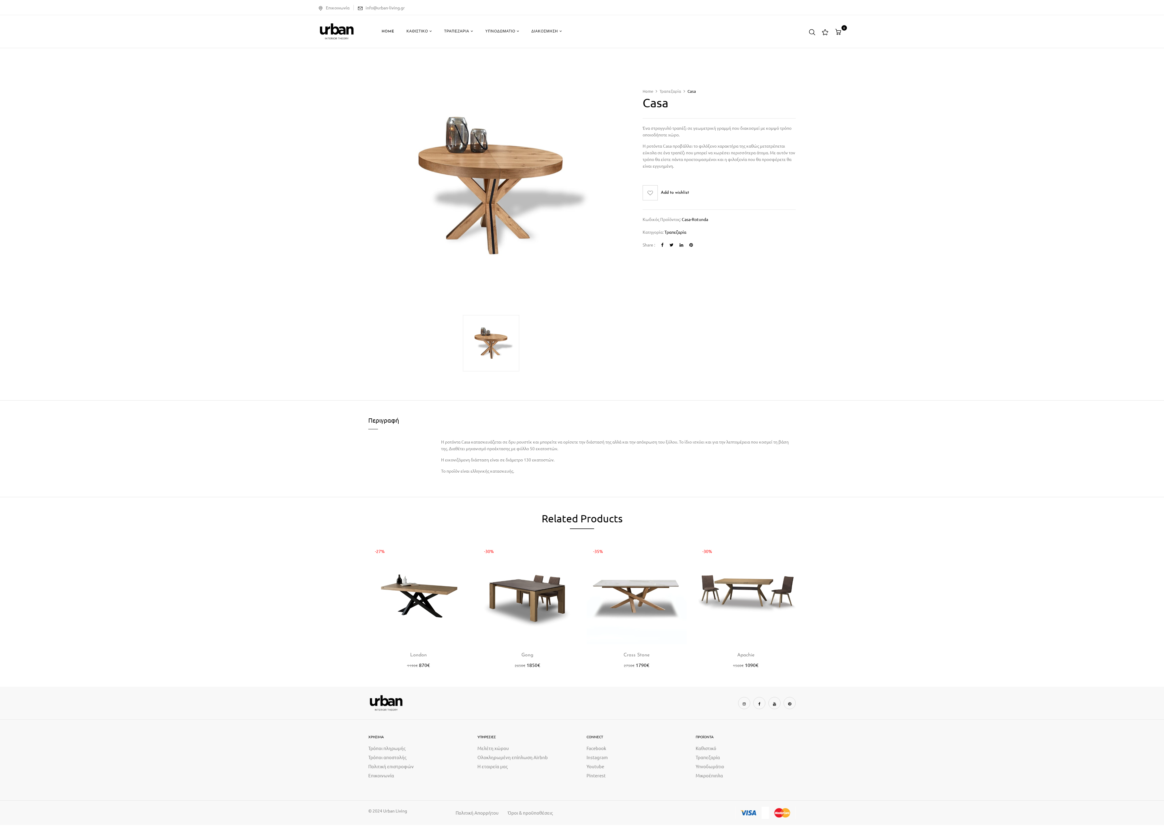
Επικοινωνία (338, 7)
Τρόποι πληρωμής (387, 748)
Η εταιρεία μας (492, 766)
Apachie (745, 655)
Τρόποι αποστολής (387, 757)
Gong (527, 655)
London (418, 655)
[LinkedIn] (681, 244)
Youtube (595, 766)
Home (648, 91)
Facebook (596, 748)
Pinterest (596, 775)
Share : (649, 244)
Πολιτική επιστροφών (391, 766)
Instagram (597, 757)
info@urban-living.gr (385, 7)
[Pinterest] (691, 244)
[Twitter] (672, 244)
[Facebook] (662, 244)
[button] (839, 31)
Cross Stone (637, 655)
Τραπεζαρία (670, 91)
